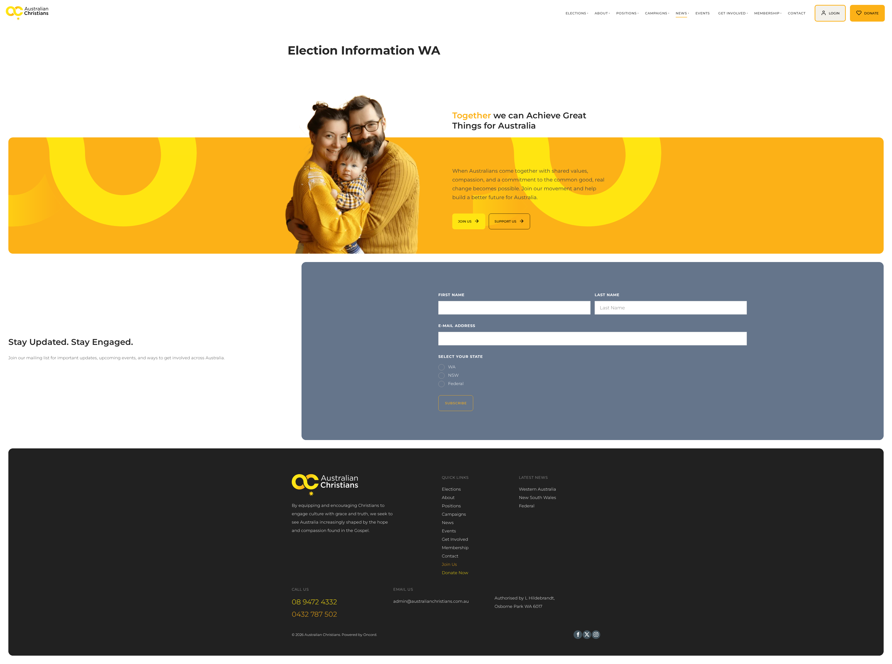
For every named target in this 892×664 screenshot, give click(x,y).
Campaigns (656, 13)
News (681, 13)
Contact (797, 13)
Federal (455, 383)
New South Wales (537, 497)
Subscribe (456, 403)
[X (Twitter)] (587, 634)
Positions (626, 13)
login (820, 9)
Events (702, 13)
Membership (767, 13)
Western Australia (537, 489)
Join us (459, 217)
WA (451, 366)
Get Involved (732, 13)
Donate (858, 9)
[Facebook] (578, 634)
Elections (576, 13)
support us (500, 217)
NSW (453, 375)
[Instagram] (596, 634)
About (601, 13)
